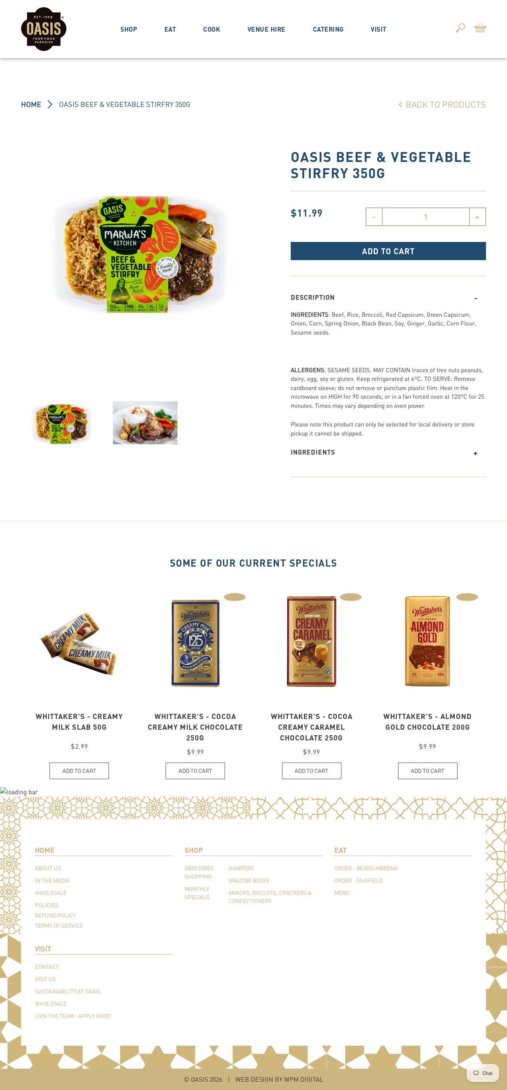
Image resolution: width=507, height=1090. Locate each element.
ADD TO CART (388, 251)
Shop (128, 29)
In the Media (52, 880)
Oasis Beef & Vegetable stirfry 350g (125, 104)
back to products (446, 104)
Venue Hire (267, 29)
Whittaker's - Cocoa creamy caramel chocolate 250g (312, 727)
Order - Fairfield (358, 880)
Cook (211, 29)
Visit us (45, 979)
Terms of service (59, 925)
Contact (47, 966)
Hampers (241, 868)
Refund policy (55, 915)
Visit (379, 29)
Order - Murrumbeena (366, 868)
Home (31, 104)
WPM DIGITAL (303, 1079)
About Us (48, 868)
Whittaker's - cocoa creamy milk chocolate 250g (195, 727)
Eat (170, 29)
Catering (328, 29)
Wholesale (51, 892)
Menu (342, 892)
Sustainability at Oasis (67, 991)
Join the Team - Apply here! (73, 1015)
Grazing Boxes (249, 880)
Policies (46, 905)
